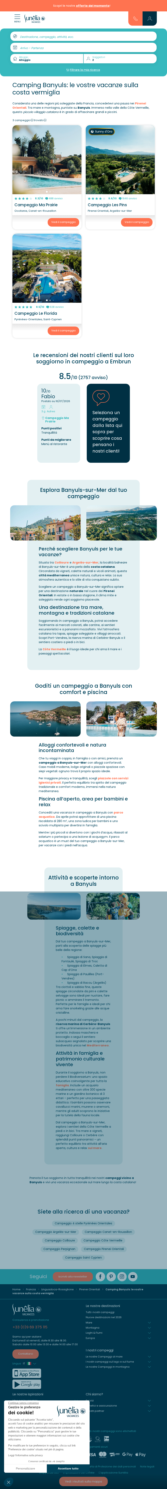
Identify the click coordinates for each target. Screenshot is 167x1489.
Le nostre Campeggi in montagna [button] (108, 1366)
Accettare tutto (68, 1468)
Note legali (147, 1466)
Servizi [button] (90, 1400)
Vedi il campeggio (63, 222)
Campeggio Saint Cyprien (83, 1257)
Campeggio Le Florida (35, 313)
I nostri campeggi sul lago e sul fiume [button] (110, 1361)
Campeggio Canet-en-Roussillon (108, 1232)
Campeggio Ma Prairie (36, 205)
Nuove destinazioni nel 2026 (104, 1317)
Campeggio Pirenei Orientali (104, 1249)
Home (16, 1289)
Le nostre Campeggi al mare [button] (104, 1356)
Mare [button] (89, 1322)
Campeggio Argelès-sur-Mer (55, 1232)
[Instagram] (122, 1276)
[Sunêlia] (34, 18)
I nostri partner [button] (95, 1411)
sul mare (95, 1148)
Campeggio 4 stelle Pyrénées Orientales (83, 1223)
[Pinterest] (111, 1276)
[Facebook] (100, 1276)
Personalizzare (25, 1468)
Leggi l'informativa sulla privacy (25, 1455)
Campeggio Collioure (60, 1240)
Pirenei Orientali (89, 1289)
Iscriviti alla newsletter (72, 1276)
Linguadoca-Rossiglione (57, 1289)
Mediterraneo (98, 1045)
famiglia (62, 1085)
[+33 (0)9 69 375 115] (135, 18)
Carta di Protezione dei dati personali (111, 1466)
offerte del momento (93, 6)
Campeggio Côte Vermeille (103, 1240)
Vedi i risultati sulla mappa (83, 1481)
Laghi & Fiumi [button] (94, 1332)
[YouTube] (132, 1276)
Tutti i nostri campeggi (100, 1312)
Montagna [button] (92, 1327)
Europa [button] (90, 1338)
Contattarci (25, 1353)
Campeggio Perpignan (59, 1249)
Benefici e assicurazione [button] (101, 1405)
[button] (8, 1482)
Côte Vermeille (54, 649)
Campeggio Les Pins (107, 205)
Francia (31, 1289)
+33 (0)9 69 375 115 (29, 1327)
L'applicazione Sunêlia (113, 1472)
